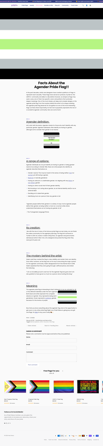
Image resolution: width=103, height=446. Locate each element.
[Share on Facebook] (32, 317)
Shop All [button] (57, 5)
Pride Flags (25, 5)
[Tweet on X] (30, 317)
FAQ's (45, 439)
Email (28, 344)
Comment (29, 352)
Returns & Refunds (62, 439)
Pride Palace (11, 435)
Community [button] (65, 5)
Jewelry (32, 5)
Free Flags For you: (51, 371)
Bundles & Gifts (48, 5)
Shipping (89, 439)
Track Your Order (52, 439)
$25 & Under (39, 5)
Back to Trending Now (51, 325)
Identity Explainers (35, 322)
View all (51, 373)
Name (28, 337)
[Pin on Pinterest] (33, 317)
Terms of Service (81, 439)
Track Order (74, 5)
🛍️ (90, 5)
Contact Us (96, 439)
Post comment (32, 365)
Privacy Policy (72, 439)
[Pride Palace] (14, 5)
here (36, 312)
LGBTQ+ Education (44, 322)
